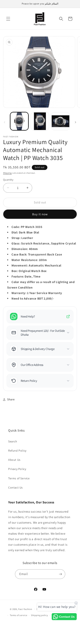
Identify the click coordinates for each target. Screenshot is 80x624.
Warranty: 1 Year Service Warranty (36, 293)
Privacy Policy (17, 469)
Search (12, 441)
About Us (14, 460)
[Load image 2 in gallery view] (40, 121)
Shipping (7, 173)
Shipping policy (39, 615)
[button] (8, 18)
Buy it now (40, 214)
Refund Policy (17, 450)
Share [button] (11, 399)
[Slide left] (4, 122)
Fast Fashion (25, 608)
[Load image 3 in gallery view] (60, 121)
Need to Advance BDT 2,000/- (32, 298)
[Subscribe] (60, 574)
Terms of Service (19, 478)
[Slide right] (75, 122)
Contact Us (15, 487)
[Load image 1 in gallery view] (19, 121)
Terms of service (18, 615)
